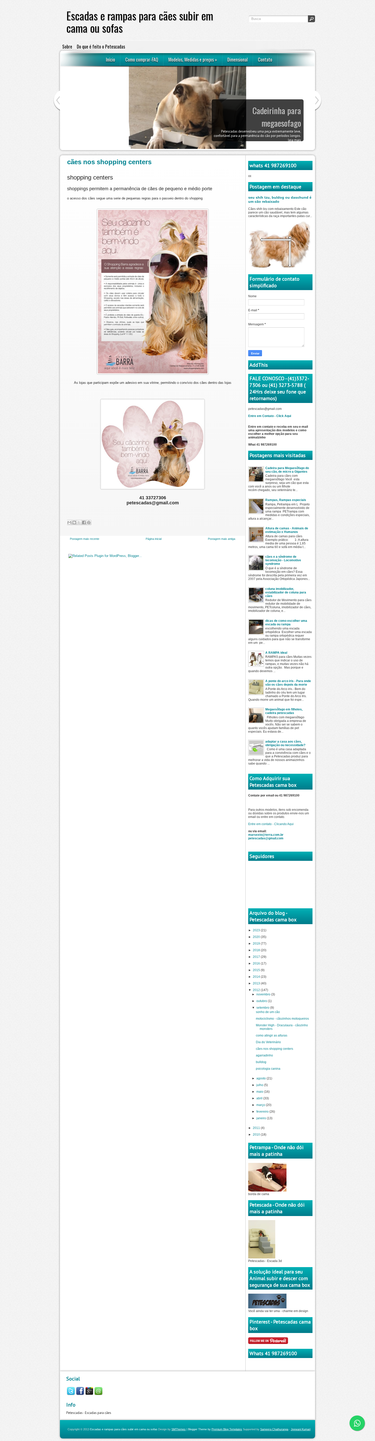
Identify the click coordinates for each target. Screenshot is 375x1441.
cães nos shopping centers (109, 162)
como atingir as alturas (271, 1035)
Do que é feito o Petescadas (101, 46)
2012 (257, 990)
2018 (257, 950)
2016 (257, 963)
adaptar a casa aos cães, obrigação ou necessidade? (285, 743)
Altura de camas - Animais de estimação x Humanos (286, 530)
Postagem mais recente (84, 538)
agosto (261, 1078)
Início (110, 59)
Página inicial (153, 538)
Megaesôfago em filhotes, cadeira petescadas (284, 711)
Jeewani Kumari (300, 1429)
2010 (257, 1134)
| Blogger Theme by (214, 1429)
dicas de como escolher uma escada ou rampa (286, 622)
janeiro (261, 1118)
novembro (263, 994)
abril (259, 1098)
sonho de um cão (268, 1012)
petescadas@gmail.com (265, 838)
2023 (257, 930)
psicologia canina (268, 1068)
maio (260, 1091)
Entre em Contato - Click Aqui (269, 416)
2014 (257, 977)
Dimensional (237, 59)
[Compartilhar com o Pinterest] (88, 522)
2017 (257, 957)
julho (260, 1085)
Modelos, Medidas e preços (192, 59)
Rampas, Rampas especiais (285, 500)
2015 (257, 970)
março (261, 1105)
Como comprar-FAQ (141, 59)
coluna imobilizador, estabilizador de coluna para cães (285, 592)
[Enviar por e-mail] (69, 522)
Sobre (67, 46)
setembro (263, 1007)
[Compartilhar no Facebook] (83, 522)
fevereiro (262, 1111)
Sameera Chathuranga (274, 1429)
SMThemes (178, 1429)
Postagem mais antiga (221, 538)
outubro (262, 1001)
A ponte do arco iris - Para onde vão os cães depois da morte (288, 682)
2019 (257, 943)
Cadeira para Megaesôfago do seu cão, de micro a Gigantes (287, 469)
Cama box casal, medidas (263, 110)
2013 (257, 983)
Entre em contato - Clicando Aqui (271, 824)
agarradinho (264, 1055)
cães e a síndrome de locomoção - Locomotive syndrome (283, 560)
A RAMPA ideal (276, 652)
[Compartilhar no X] (79, 522)
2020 (257, 937)
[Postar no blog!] (74, 522)
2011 (257, 1128)
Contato (265, 59)
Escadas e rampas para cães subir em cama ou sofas (123, 1429)
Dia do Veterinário (268, 1042)
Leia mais (294, 123)
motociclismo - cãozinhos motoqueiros (282, 1018)
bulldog (261, 1062)
